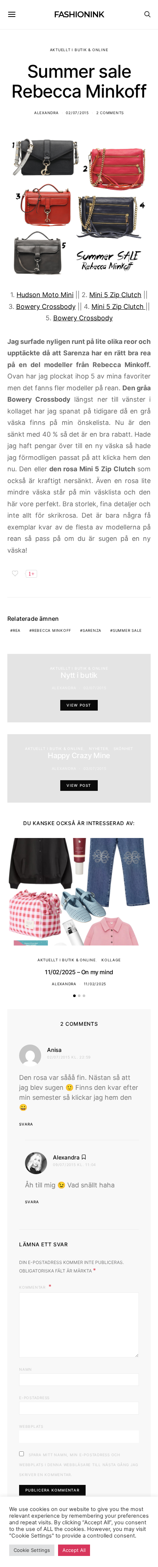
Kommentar (33, 1287)
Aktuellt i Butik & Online (79, 49)
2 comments (110, 112)
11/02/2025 (95, 984)
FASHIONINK (79, 15)
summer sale (127, 630)
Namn (25, 1369)
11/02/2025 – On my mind (79, 972)
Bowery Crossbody (46, 306)
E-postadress (34, 1397)
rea (17, 630)
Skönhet (123, 748)
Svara (26, 1124)
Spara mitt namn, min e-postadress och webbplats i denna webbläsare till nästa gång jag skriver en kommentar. (78, 1464)
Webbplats (31, 1426)
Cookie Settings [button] (32, 1550)
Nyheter (98, 748)
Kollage (111, 960)
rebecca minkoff (51, 630)
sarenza (92, 630)
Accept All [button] (74, 1550)
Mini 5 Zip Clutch (115, 295)
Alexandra (46, 112)
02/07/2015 (77, 112)
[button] (74, 995)
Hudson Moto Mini (45, 295)
